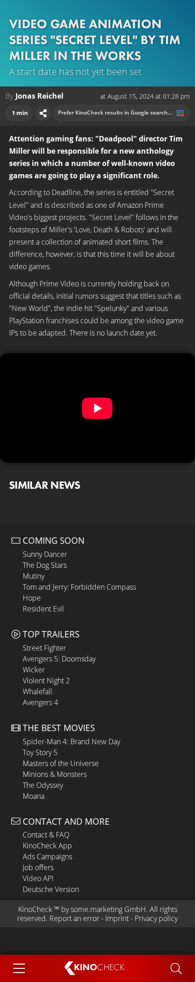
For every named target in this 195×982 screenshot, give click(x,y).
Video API (38, 878)
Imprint (117, 918)
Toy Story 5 (40, 752)
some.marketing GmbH (108, 909)
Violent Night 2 (46, 680)
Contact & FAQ (46, 834)
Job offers (38, 867)
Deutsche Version (51, 889)
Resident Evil (43, 608)
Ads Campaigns (47, 856)
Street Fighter (44, 647)
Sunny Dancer (45, 554)
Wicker (34, 669)
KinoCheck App (47, 845)
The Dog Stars (45, 565)
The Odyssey (43, 785)
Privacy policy (156, 918)
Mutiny (33, 576)
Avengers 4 (40, 702)
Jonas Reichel (39, 96)
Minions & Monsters (55, 774)
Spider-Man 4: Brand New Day (71, 741)
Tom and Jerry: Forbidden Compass (79, 586)
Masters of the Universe (61, 763)
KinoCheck (35, 909)
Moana (33, 796)
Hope (32, 597)
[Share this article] (43, 113)
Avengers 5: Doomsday (59, 658)
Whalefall (37, 691)
